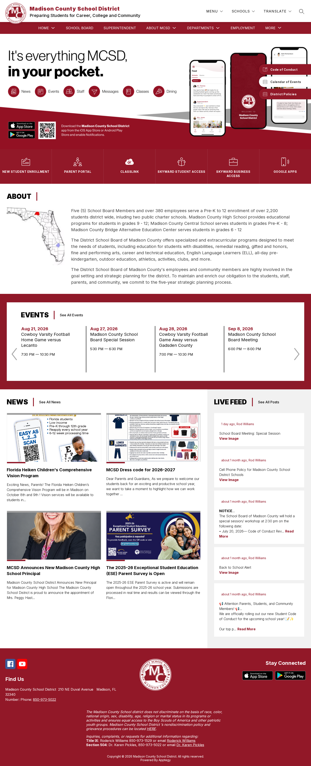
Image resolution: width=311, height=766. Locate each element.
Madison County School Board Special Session (114, 337)
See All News (50, 402)
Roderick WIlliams (181, 740)
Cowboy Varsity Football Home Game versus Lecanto (45, 340)
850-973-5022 (44, 699)
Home (43, 28)
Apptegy (165, 760)
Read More (246, 629)
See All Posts (268, 402)
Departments (200, 28)
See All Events (71, 315)
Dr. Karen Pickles (190, 745)
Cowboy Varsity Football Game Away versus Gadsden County (183, 340)
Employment (243, 28)
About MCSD (158, 28)
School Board (79, 28)
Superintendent (119, 28)
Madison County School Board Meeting (252, 337)
